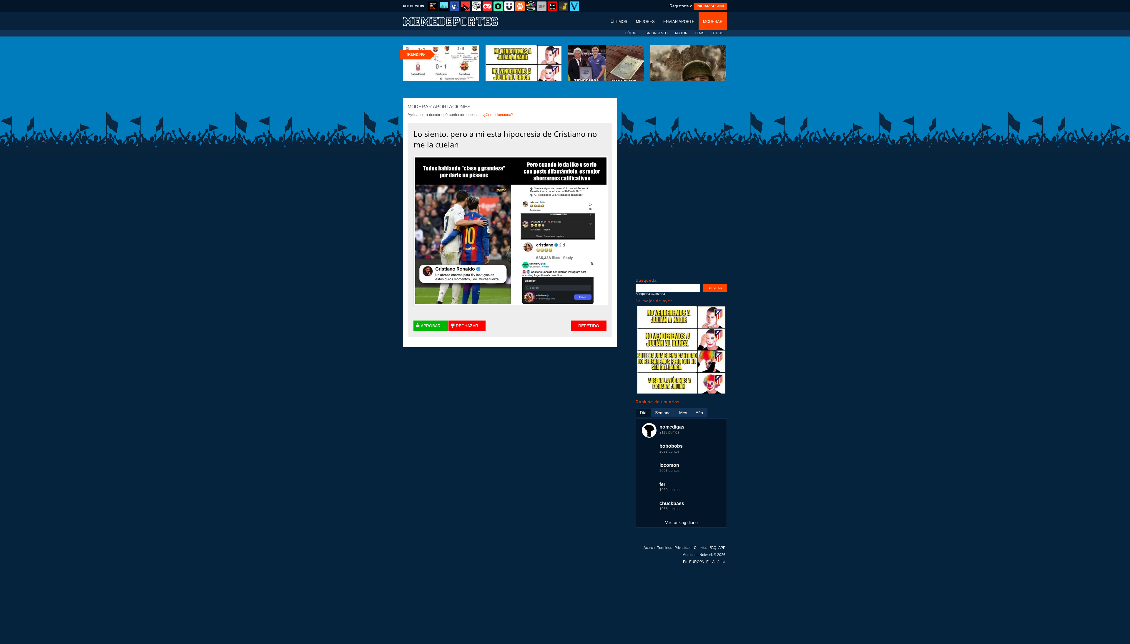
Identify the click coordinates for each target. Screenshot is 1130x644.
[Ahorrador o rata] (563, 6)
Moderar (712, 21)
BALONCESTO (657, 33)
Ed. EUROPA (693, 562)
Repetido (588, 325)
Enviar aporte (678, 21)
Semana (663, 412)
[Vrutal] (487, 6)
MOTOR (681, 33)
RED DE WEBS (413, 6)
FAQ (712, 548)
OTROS (717, 33)
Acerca (649, 548)
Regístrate (679, 6)
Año (699, 412)
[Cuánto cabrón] (476, 6)
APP (721, 548)
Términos (664, 548)
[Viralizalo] (574, 6)
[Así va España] (465, 6)
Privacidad (683, 548)
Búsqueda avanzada (650, 294)
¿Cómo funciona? (498, 114)
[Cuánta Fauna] (520, 6)
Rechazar (467, 325)
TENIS (699, 33)
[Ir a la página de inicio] (456, 21)
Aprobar (431, 325)
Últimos (619, 21)
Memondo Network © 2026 (703, 555)
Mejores (645, 21)
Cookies (700, 548)
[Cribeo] (498, 6)
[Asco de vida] (433, 6)
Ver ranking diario (681, 522)
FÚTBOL (631, 33)
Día (643, 412)
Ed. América (715, 562)
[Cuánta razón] (443, 6)
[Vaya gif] (541, 6)
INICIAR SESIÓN (710, 6)
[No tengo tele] (531, 6)
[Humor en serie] (509, 6)
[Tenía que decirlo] (552, 6)
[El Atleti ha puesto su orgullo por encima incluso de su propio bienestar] (681, 392)
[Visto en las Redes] (454, 6)
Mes (683, 412)
